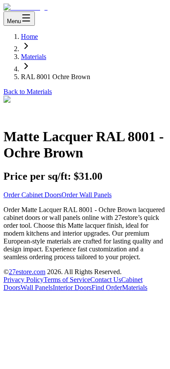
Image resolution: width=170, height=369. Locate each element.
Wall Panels (36, 287)
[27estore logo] (25, 7)
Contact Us (105, 279)
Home (29, 36)
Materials (33, 56)
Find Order (107, 287)
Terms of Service (67, 279)
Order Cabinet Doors (32, 194)
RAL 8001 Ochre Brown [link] (55, 76)
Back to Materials (27, 91)
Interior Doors (72, 287)
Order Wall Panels (86, 194)
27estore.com (27, 271)
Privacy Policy (23, 279)
